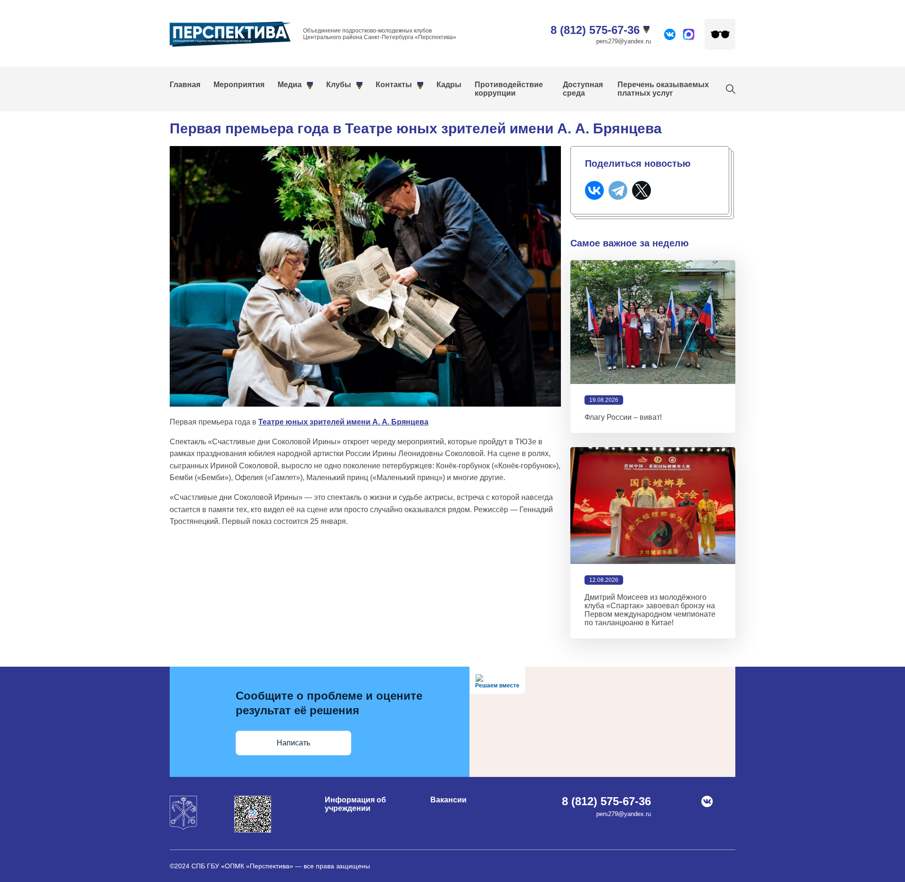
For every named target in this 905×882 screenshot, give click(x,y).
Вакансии (448, 800)
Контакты (394, 85)
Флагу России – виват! (623, 417)
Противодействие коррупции (509, 89)
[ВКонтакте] (594, 190)
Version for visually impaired (720, 34)
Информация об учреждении (355, 804)
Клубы (338, 85)
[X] (641, 190)
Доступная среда (583, 89)
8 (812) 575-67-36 (595, 30)
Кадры (448, 85)
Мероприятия (239, 85)
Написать (293, 743)
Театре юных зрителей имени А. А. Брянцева (343, 422)
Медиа (290, 85)
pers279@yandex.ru (623, 41)
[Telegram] (618, 190)
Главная (185, 85)
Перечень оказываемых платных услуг (663, 89)
